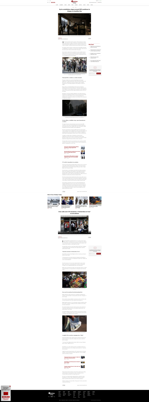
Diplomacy (60, 394)
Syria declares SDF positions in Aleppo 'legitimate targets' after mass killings (71, 156)
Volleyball (88, 394)
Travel (79, 395)
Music (84, 394)
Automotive (74, 397)
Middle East (64, 394)
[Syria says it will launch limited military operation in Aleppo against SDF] (83, 148)
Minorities (60, 396)
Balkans (64, 395)
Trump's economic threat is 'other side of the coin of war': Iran (72, 367)
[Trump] (83, 366)
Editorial (93, 394)
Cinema (84, 393)
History (84, 392)
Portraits (84, 396)
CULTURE (84, 391)
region (53, 2)
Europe (64, 392)
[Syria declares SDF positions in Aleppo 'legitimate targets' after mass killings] (81, 201)
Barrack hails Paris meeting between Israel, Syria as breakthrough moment (72, 152)
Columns (93, 392)
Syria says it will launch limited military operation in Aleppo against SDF (71, 147)
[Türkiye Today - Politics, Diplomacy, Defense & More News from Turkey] (74, 2)
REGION (64, 391)
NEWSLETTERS (100, 2)
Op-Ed (93, 393)
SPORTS (88, 391)
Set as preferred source (93, 2)
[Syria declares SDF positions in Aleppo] (83, 157)
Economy (74, 392)
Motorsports (89, 395)
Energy (74, 394)
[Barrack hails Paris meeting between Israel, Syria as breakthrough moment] (83, 152)
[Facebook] (53, 396)
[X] (48, 396)
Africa (68, 392)
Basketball (88, 393)
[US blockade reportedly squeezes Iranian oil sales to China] (83, 362)
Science (79, 397)
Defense (60, 393)
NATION (60, 391)
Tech (73, 396)
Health (79, 393)
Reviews (84, 397)
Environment (79, 394)
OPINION (93, 391)
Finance (74, 393)
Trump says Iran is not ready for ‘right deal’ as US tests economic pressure (72, 357)
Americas (69, 393)
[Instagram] (50, 396)
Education (79, 392)
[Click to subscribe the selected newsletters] (98, 73)
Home (73, 7)
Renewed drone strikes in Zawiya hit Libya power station (95, 206)
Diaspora (60, 395)
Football (88, 392)
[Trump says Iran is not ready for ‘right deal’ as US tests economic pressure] (83, 357)
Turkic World (64, 393)
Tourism (74, 395)
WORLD (69, 391)
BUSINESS (74, 391)
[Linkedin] (54, 396)
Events (84, 395)
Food (78, 396)
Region (75, 7)
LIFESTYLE (79, 391)
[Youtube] (51, 396)
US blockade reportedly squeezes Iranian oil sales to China (72, 362)
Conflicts (69, 395)
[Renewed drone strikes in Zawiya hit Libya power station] (95, 201)
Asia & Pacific (69, 394)
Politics (59, 392)
